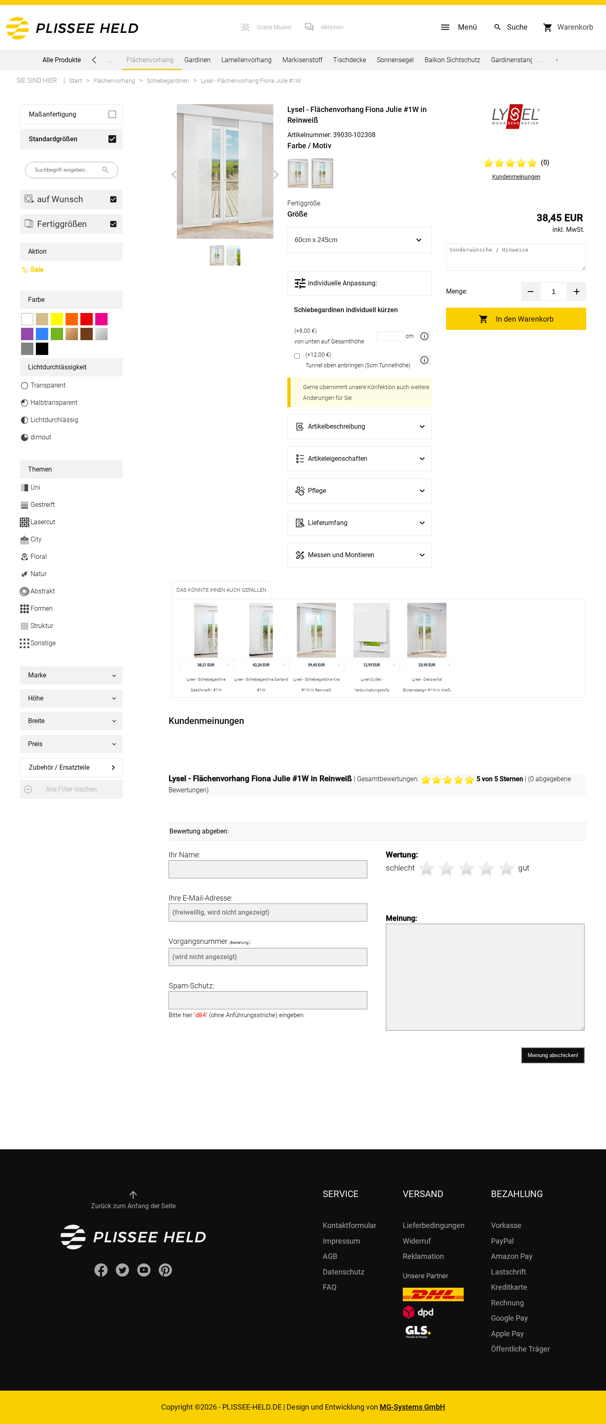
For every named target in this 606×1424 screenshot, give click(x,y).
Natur (39, 574)
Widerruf (417, 1241)
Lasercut (43, 522)
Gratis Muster (274, 27)
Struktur (42, 626)
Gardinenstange (514, 60)
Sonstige (43, 643)
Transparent (48, 385)
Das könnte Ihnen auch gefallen (221, 590)
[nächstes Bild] (276, 175)
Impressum (341, 1241)
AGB (330, 1256)
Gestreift (43, 505)
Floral (39, 556)
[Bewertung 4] (487, 868)
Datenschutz (343, 1272)
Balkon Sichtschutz (452, 60)
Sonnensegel (395, 60)
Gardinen (197, 60)
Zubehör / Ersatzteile (59, 767)
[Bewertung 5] (506, 868)
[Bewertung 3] (466, 868)
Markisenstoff (302, 60)
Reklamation (423, 1256)
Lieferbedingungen (434, 1225)
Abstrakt (43, 591)
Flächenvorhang (150, 60)
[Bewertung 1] (426, 868)
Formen (42, 608)
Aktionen (332, 27)
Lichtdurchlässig (54, 420)
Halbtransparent (54, 402)
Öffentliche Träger (520, 1349)
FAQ (329, 1287)
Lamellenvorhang (246, 60)
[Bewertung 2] (447, 868)
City (36, 539)
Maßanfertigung (52, 114)
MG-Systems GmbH (412, 1407)
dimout (41, 437)
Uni (35, 487)
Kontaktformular (349, 1225)
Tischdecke (349, 60)
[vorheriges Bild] (174, 175)
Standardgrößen (53, 139)
